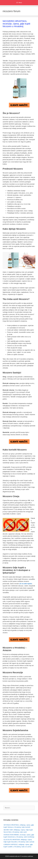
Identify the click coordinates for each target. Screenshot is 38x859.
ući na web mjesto (25, 583)
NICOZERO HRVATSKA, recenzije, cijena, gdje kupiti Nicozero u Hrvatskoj (16, 24)
